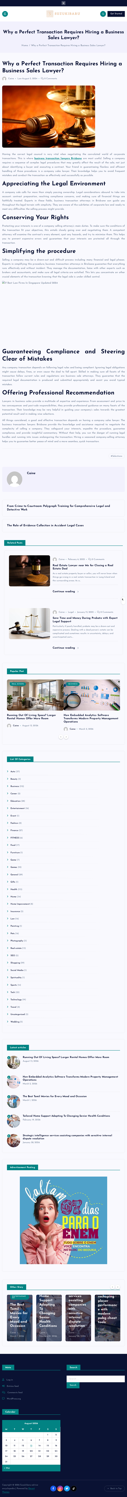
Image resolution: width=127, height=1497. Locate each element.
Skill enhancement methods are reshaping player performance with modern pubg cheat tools (107, 1301)
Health (14, 889)
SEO (13, 956)
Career (14, 794)
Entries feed (13, 1386)
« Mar (7, 1468)
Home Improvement (20, 904)
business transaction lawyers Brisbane (58, 158)
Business (73, 684)
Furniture (15, 853)
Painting (15, 926)
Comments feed (15, 1393)
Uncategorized (18, 1014)
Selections (117, 456)
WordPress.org (14, 1399)
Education (16, 801)
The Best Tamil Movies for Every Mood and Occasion (55, 1096)
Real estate (18, 684)
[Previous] (61, 736)
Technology (16, 1000)
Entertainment (18, 808)
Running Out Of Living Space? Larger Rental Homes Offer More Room (66, 1057)
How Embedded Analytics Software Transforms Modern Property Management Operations (91, 718)
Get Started (116, 14)
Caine (11, 78)
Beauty (14, 779)
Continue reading (64, 591)
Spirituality (16, 978)
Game (13, 860)
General (14, 875)
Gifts (13, 882)
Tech (13, 992)
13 (31, 1446)
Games (14, 867)
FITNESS (15, 838)
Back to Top (116, 1489)
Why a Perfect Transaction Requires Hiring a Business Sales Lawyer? (68, 45)
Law (20, 78)
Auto (13, 772)
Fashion (14, 823)
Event (13, 816)
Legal (71, 612)
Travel (14, 1007)
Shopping (15, 963)
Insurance (15, 911)
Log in (10, 1380)
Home (25, 45)
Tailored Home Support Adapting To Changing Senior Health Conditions (66, 1116)
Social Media (17, 970)
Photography (17, 941)
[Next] (66, 736)
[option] (35, 703)
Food (13, 845)
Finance (14, 830)
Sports (14, 985)
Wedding (15, 1022)
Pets (13, 934)
